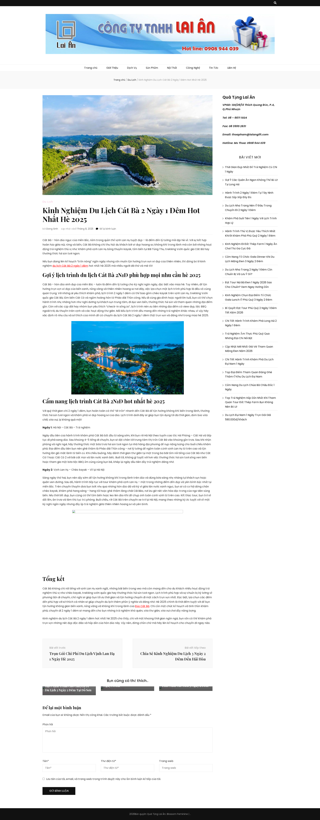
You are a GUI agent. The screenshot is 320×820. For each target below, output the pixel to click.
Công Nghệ (193, 68)
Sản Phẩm (152, 68)
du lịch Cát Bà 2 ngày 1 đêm (70, 266)
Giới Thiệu (112, 68)
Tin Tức (213, 68)
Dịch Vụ (132, 68)
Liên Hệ (231, 68)
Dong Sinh (52, 228)
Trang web (166, 761)
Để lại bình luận (108, 228)
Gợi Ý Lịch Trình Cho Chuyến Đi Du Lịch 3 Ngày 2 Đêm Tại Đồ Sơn (68, 688)
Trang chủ (90, 68)
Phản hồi (47, 724)
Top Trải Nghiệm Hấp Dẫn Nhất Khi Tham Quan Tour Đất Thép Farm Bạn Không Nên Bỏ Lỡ (250, 402)
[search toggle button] (275, 3)
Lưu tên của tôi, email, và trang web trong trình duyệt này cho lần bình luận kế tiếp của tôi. (103, 779)
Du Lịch (47, 202)
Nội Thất (172, 68)
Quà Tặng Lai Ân (156, 814)
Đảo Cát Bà (142, 606)
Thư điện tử (108, 761)
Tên (45, 761)
